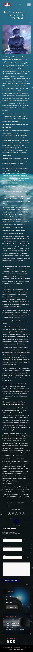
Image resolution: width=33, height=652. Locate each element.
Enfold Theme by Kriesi (19, 649)
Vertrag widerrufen (12, 607)
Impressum (9, 602)
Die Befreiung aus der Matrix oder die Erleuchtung (16, 15)
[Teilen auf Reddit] (23, 514)
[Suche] (24, 4)
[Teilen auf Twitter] (13, 514)
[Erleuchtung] (16, 39)
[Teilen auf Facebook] (9, 514)
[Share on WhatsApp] (16, 514)
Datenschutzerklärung (12, 597)
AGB (7, 600)
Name (4, 538)
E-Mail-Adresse (6, 546)
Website (4, 555)
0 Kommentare (19, 503)
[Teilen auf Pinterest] (20, 514)
